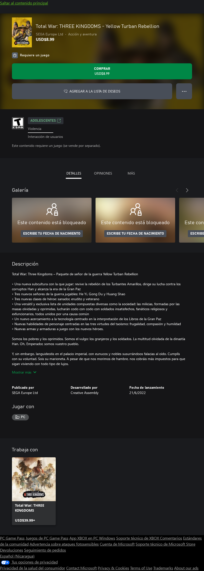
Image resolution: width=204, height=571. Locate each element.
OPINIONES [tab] (103, 173)
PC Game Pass (12, 538)
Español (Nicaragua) (17, 556)
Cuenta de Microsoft (117, 544)
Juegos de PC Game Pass (47, 538)
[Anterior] (177, 190)
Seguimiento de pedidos (45, 550)
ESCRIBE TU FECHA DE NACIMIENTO (51, 233)
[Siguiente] (187, 190)
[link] (34, 491)
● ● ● (184, 91)
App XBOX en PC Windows (92, 538)
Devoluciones (11, 550)
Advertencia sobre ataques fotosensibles (64, 544)
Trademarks (163, 568)
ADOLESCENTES (43, 120)
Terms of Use (141, 568)
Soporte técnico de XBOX (138, 538)
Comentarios (171, 538)
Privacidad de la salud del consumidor (32, 568)
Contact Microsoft (81, 568)
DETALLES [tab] (73, 173)
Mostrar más (21, 372)
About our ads (186, 568)
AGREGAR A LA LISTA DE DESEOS (94, 91)
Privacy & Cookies (113, 568)
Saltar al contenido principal (24, 2)
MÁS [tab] (131, 173)
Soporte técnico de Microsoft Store (165, 544)
